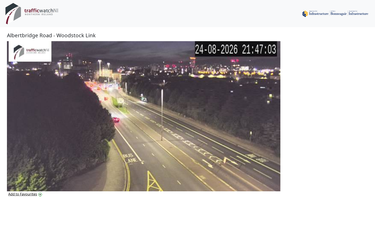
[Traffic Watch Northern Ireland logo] (35, 13)
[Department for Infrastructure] (335, 13)
